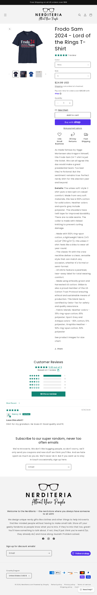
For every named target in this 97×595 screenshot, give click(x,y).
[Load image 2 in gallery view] (23, 74)
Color (57, 60)
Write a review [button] (48, 394)
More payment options (73, 128)
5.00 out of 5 (55, 367)
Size (56, 71)
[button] (5, 15)
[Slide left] (9, 74)
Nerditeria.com (27, 585)
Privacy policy (69, 585)
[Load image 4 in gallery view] (39, 74)
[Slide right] (45, 74)
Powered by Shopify (41, 585)
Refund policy (56, 585)
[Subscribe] (68, 467)
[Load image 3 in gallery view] (31, 74)
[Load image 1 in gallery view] (16, 74)
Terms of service (84, 585)
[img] (12, 410)
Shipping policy (66, 587)
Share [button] (60, 349)
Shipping (59, 86)
